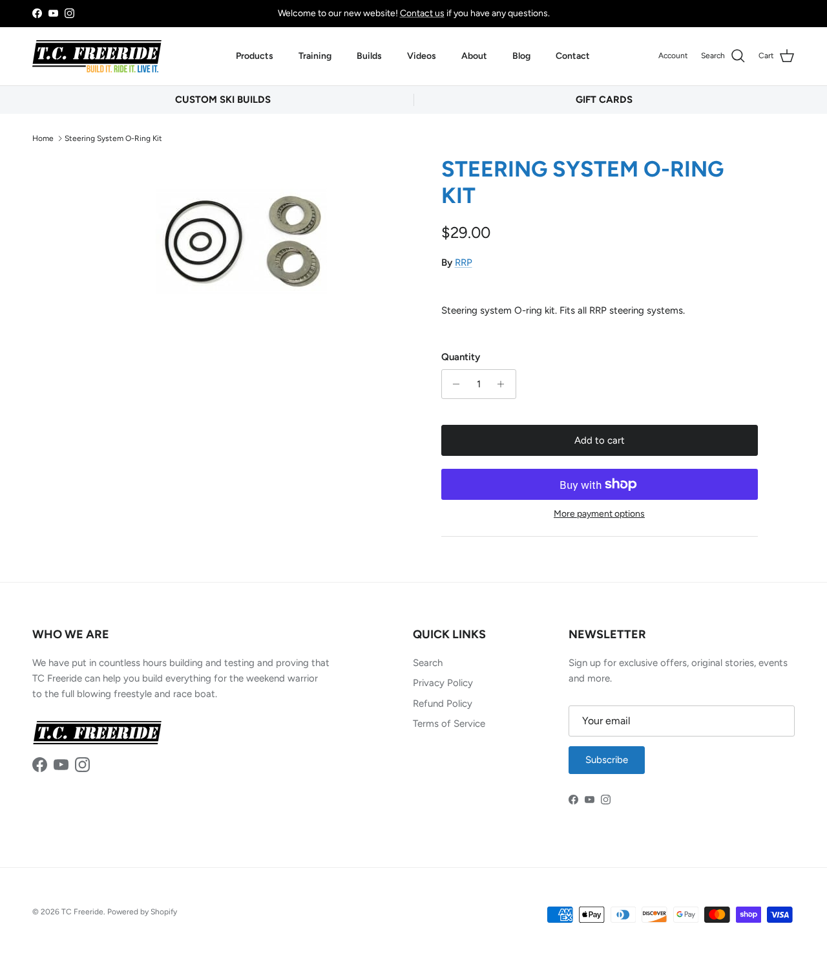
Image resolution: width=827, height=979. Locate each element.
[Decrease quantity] (453, 384)
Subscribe (606, 760)
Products (254, 55)
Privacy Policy (443, 683)
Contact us (422, 13)
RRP (463, 262)
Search (428, 663)
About (474, 55)
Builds (369, 55)
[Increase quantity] (504, 384)
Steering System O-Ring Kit (113, 137)
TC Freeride (82, 911)
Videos (421, 55)
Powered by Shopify (142, 911)
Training (314, 55)
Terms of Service (449, 723)
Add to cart (599, 440)
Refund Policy (442, 703)
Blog (521, 55)
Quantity (460, 357)
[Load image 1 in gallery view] (241, 242)
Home (43, 137)
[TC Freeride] (97, 56)
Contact (573, 55)
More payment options (599, 514)
